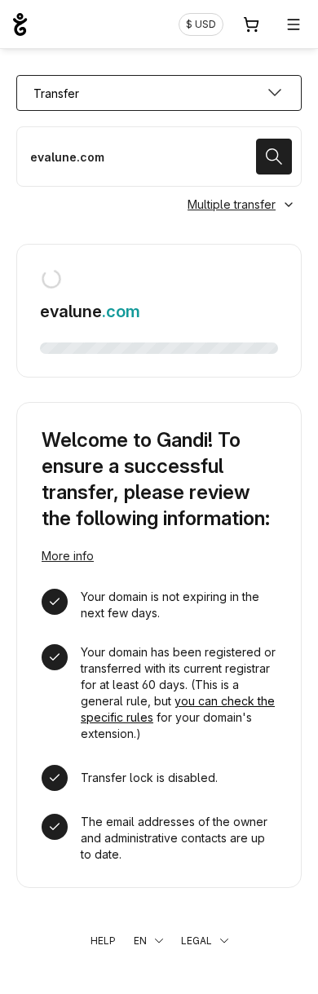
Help (103, 940)
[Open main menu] (293, 24)
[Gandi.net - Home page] (20, 24)
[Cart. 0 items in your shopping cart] (251, 24)
